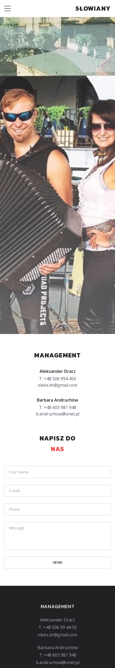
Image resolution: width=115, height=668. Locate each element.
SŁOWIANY (93, 8)
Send (58, 562)
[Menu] (7, 8)
